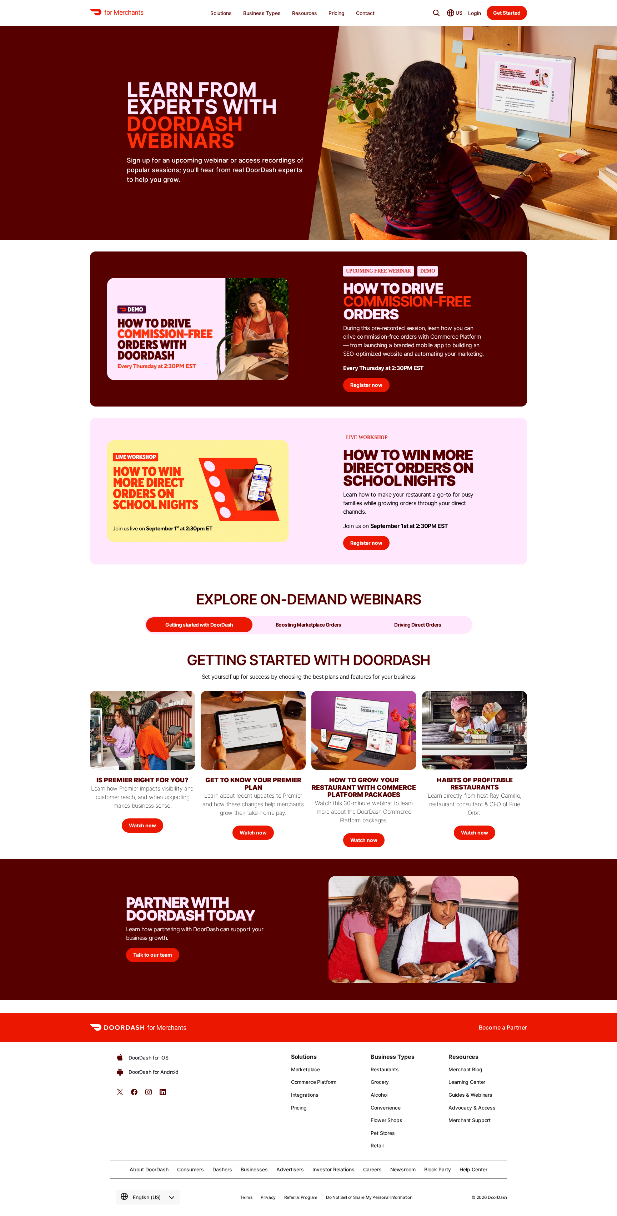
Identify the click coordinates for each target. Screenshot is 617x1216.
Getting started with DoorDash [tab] (199, 625)
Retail (377, 1145)
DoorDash (497, 1197)
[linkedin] (163, 1094)
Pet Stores (383, 1133)
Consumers (190, 1169)
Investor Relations (333, 1169)
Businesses (254, 1169)
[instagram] (148, 1094)
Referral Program (300, 1197)
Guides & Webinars (470, 1095)
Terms (246, 1197)
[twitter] (120, 1094)
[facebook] (134, 1094)
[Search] (436, 13)
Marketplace (305, 1069)
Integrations (304, 1095)
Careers (372, 1169)
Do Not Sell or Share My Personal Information (369, 1197)
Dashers (222, 1169)
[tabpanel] (308, 755)
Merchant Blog (465, 1069)
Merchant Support (469, 1120)
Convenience (385, 1108)
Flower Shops (386, 1120)
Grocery (380, 1082)
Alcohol (379, 1095)
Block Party (437, 1169)
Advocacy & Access (472, 1108)
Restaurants (384, 1069)
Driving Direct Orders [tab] (417, 625)
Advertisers (290, 1169)
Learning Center (466, 1082)
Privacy (268, 1197)
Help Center (473, 1169)
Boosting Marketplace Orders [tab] (308, 625)
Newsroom (403, 1169)
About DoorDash (149, 1169)
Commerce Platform (314, 1082)
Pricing (299, 1108)
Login (474, 13)
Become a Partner (503, 1027)
